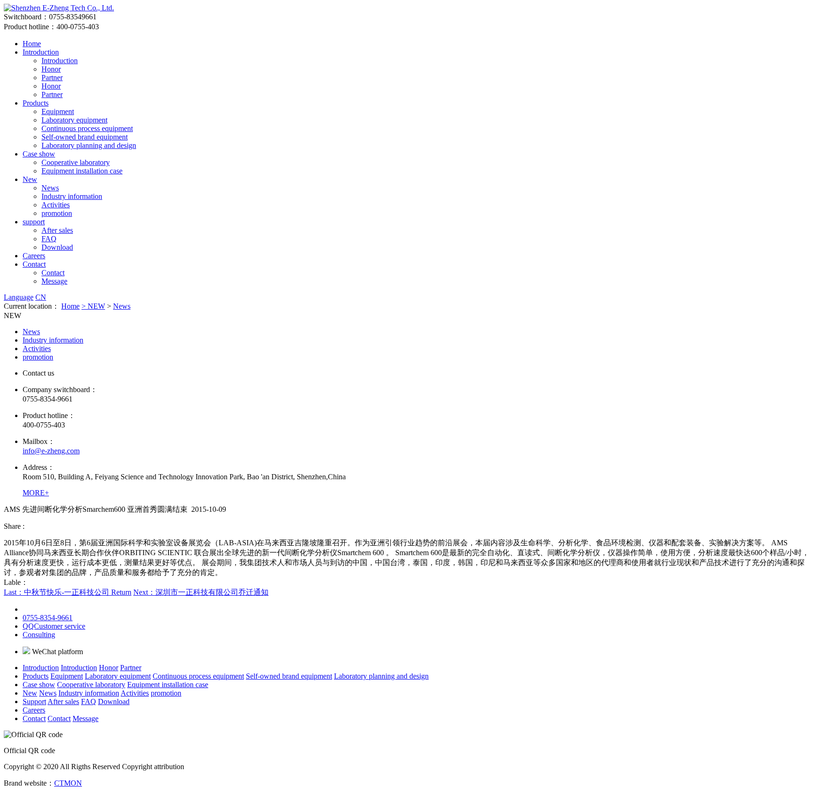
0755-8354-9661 (48, 618)
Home (32, 44)
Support (34, 702)
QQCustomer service (54, 626)
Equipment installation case (81, 171)
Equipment (57, 111)
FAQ (49, 239)
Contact (34, 264)
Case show (39, 154)
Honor (51, 69)
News (50, 188)
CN (40, 297)
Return (121, 592)
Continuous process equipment (87, 128)
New (30, 179)
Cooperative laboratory (75, 162)
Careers (34, 256)
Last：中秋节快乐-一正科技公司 (57, 592)
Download (57, 247)
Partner (52, 78)
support (34, 222)
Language (18, 297)
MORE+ (36, 493)
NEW (96, 306)
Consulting (39, 635)
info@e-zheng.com (51, 451)
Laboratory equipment (74, 120)
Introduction (41, 52)
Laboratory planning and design (88, 145)
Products (36, 103)
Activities (55, 205)
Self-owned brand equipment (84, 137)
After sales (57, 230)
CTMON (68, 783)
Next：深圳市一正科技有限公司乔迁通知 (201, 592)
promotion (56, 213)
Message (54, 281)
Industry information (71, 196)
